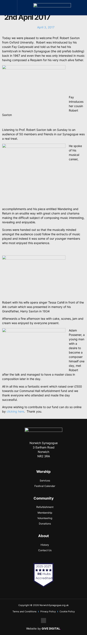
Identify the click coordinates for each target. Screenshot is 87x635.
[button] (8, 7)
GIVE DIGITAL (51, 628)
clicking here (15, 411)
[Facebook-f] (43, 620)
